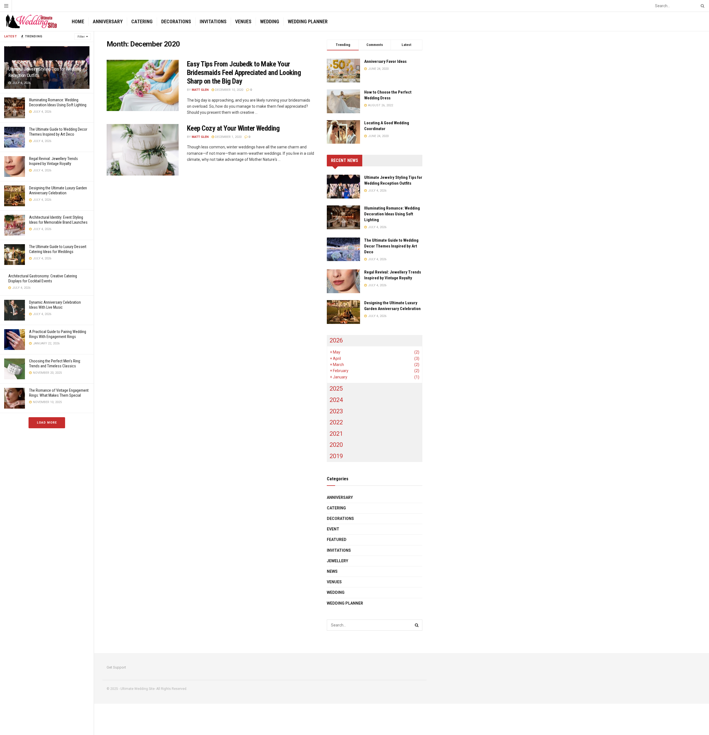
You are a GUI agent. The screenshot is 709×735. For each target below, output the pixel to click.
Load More (47, 422)
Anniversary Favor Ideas (385, 61)
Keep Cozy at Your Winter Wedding (233, 128)
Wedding (269, 21)
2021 (336, 433)
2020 (336, 444)
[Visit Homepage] (31, 22)
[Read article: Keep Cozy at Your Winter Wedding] (143, 150)
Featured (336, 539)
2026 (336, 340)
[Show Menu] (6, 5)
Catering (142, 21)
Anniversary (108, 21)
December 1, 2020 (228, 137)
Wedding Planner (308, 21)
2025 (336, 388)
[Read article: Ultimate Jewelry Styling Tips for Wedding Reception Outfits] (343, 186)
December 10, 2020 (228, 90)
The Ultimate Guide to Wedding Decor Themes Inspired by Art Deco (391, 246)
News (332, 571)
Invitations (213, 21)
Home (78, 21)
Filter (81, 36)
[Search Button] (701, 6)
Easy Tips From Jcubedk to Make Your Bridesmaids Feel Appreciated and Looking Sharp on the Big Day (244, 72)
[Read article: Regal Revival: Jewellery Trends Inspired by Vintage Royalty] (343, 281)
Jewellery (337, 561)
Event (333, 529)
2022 (336, 422)
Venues (243, 21)
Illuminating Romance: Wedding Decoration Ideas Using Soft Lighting (392, 214)
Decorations (176, 21)
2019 (336, 456)
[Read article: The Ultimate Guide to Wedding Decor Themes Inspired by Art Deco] (343, 249)
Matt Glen (200, 90)
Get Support (116, 667)
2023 (336, 411)
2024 (336, 399)
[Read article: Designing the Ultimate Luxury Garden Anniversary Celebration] (343, 312)
